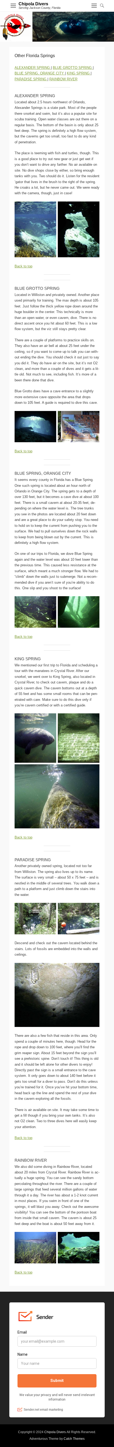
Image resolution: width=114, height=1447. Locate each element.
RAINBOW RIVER (63, 79)
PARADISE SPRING (31, 79)
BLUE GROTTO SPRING (73, 68)
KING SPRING (79, 73)
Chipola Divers (33, 4)
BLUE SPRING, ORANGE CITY (40, 73)
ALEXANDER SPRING (33, 68)
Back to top (23, 266)
